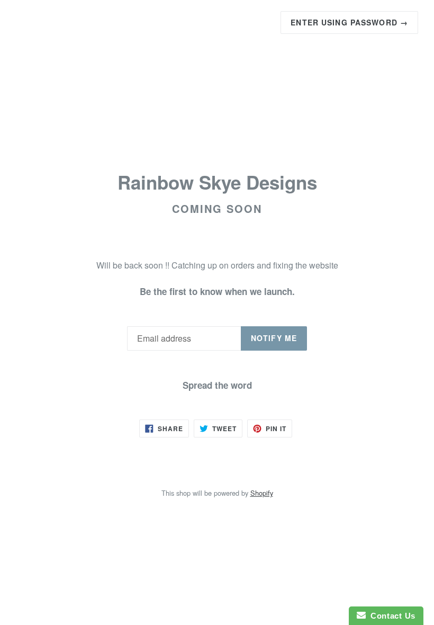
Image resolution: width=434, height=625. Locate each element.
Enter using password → (349, 22)
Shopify (261, 493)
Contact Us (390, 615)
